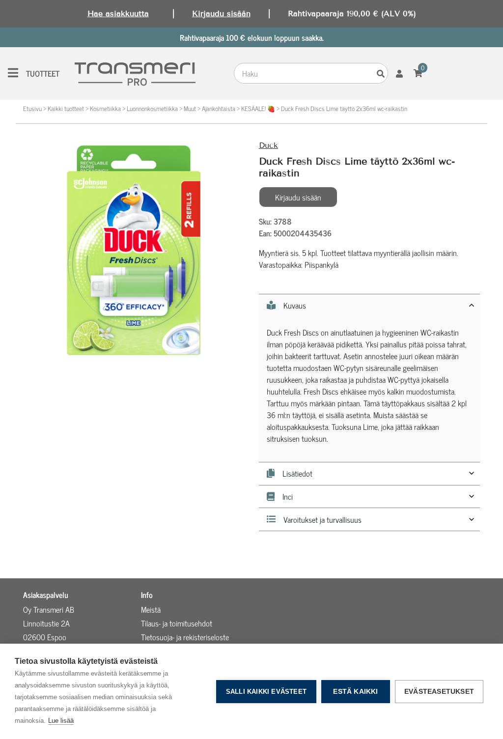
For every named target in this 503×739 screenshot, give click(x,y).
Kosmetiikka (105, 108)
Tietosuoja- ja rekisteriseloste (185, 636)
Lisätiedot (297, 473)
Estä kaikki (355, 691)
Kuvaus (294, 305)
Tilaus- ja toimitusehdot (176, 623)
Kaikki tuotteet (66, 108)
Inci (287, 496)
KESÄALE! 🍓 (258, 108)
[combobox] (304, 73)
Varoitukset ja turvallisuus (322, 519)
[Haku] (381, 73)
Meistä (151, 609)
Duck (268, 145)
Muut (190, 108)
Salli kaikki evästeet (266, 691)
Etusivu (32, 108)
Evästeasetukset (439, 691)
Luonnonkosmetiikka (152, 108)
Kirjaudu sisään (221, 13)
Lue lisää (61, 720)
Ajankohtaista (218, 108)
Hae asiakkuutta (118, 13)
